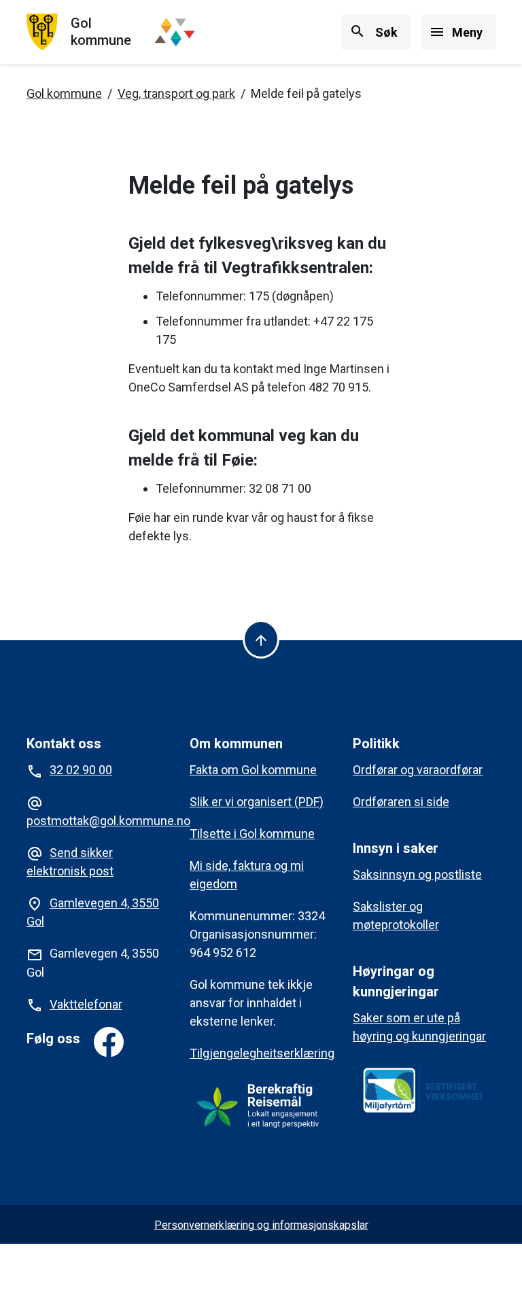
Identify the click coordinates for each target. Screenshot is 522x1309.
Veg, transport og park (176, 93)
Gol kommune (64, 93)
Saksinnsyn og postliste (417, 874)
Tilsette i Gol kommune (252, 833)
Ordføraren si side (401, 802)
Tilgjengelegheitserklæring (262, 1053)
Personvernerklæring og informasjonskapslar (261, 1225)
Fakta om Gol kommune (253, 770)
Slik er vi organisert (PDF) (257, 802)
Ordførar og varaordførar (418, 770)
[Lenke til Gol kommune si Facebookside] (109, 1042)
